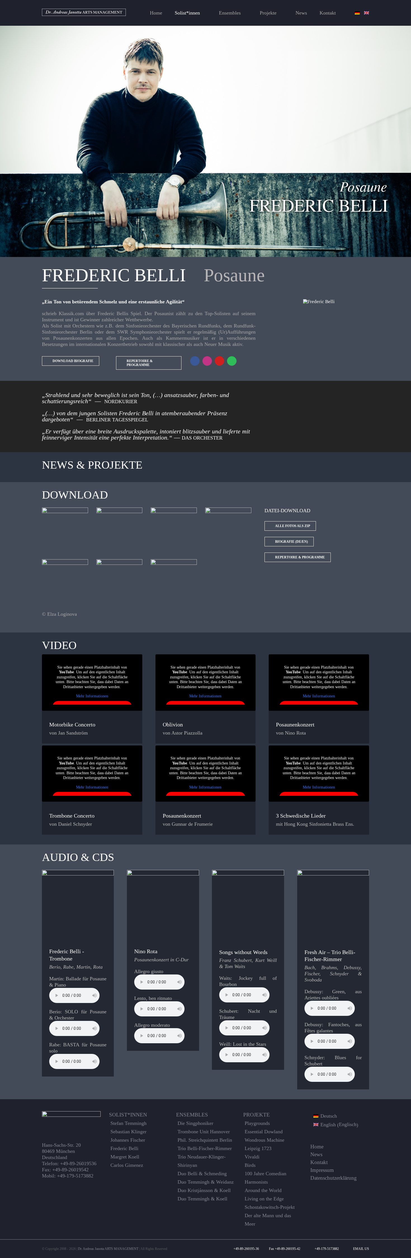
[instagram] (207, 361)
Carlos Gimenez (126, 1165)
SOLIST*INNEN (128, 1115)
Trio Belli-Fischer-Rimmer (205, 1148)
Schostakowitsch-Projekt (270, 1207)
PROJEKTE (256, 1115)
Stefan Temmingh (128, 1123)
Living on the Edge (264, 1199)
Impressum (322, 1170)
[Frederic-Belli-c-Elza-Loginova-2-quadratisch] (119, 510)
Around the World (263, 1190)
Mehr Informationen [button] (92, 696)
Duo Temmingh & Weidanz (206, 1182)
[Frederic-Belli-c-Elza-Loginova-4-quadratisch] (228, 510)
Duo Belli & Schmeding (202, 1173)
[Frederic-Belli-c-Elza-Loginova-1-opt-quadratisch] (65, 510)
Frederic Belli (124, 1148)
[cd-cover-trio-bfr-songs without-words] (248, 872)
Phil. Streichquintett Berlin (205, 1140)
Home (316, 1147)
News (316, 1154)
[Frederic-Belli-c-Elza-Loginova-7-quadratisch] (174, 562)
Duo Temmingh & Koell (202, 1199)
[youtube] (219, 361)
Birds (250, 1165)
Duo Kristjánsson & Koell (204, 1190)
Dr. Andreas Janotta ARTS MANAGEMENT (108, 1249)
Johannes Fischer (127, 1140)
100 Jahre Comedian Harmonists (265, 1178)
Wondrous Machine (264, 1140)
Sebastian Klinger (128, 1131)
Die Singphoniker (195, 1123)
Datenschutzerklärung (333, 1178)
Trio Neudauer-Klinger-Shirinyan (202, 1161)
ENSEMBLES (192, 1115)
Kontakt (319, 1162)
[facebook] (195, 361)
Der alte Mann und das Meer (268, 1220)
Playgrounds (257, 1123)
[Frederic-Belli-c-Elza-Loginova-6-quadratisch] (65, 562)
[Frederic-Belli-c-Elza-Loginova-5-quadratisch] (119, 562)
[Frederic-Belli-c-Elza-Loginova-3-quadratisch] (174, 510)
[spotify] (232, 361)
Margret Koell (124, 1157)
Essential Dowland (264, 1131)
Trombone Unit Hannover (204, 1131)
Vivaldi (252, 1157)
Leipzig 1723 (258, 1148)
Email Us (360, 1249)
